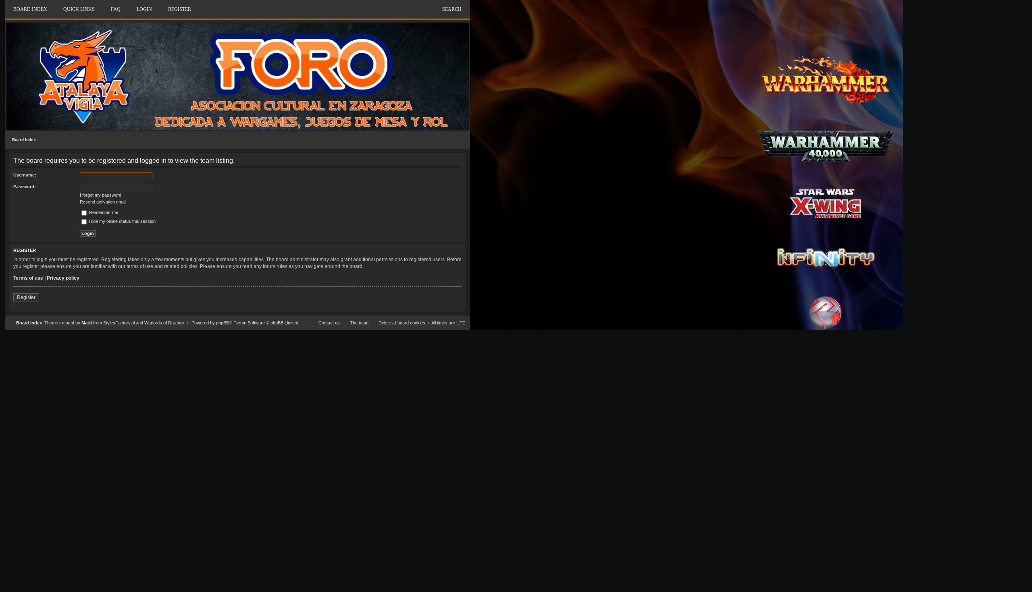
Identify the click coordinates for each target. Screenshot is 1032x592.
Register (26, 297)
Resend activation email (103, 201)
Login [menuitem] (144, 9)
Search (452, 9)
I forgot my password (100, 195)
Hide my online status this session (122, 221)
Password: (24, 186)
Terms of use (28, 278)
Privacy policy (63, 278)
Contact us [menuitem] (329, 322)
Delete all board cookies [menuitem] (402, 322)
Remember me (103, 212)
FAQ (116, 9)
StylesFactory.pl (119, 322)
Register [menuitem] (179, 9)
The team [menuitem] (359, 322)
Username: (24, 174)
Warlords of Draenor (164, 322)
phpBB (222, 322)
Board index (24, 139)
